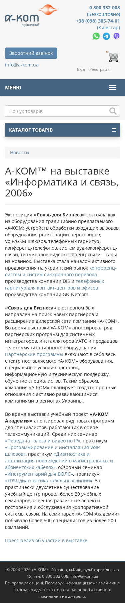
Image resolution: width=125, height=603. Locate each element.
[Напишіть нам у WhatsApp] (96, 36)
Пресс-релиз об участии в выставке (46, 540)
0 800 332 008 (104, 7)
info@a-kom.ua (22, 64)
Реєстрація (100, 69)
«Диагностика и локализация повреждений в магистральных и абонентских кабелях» (59, 460)
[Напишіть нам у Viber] (116, 36)
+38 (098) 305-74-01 (98, 21)
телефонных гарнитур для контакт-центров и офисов (54, 284)
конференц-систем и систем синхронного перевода (61, 271)
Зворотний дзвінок (31, 53)
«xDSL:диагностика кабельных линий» (48, 480)
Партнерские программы (35, 354)
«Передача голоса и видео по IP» (42, 440)
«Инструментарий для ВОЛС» (39, 474)
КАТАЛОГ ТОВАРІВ (31, 130)
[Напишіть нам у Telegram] (107, 36)
